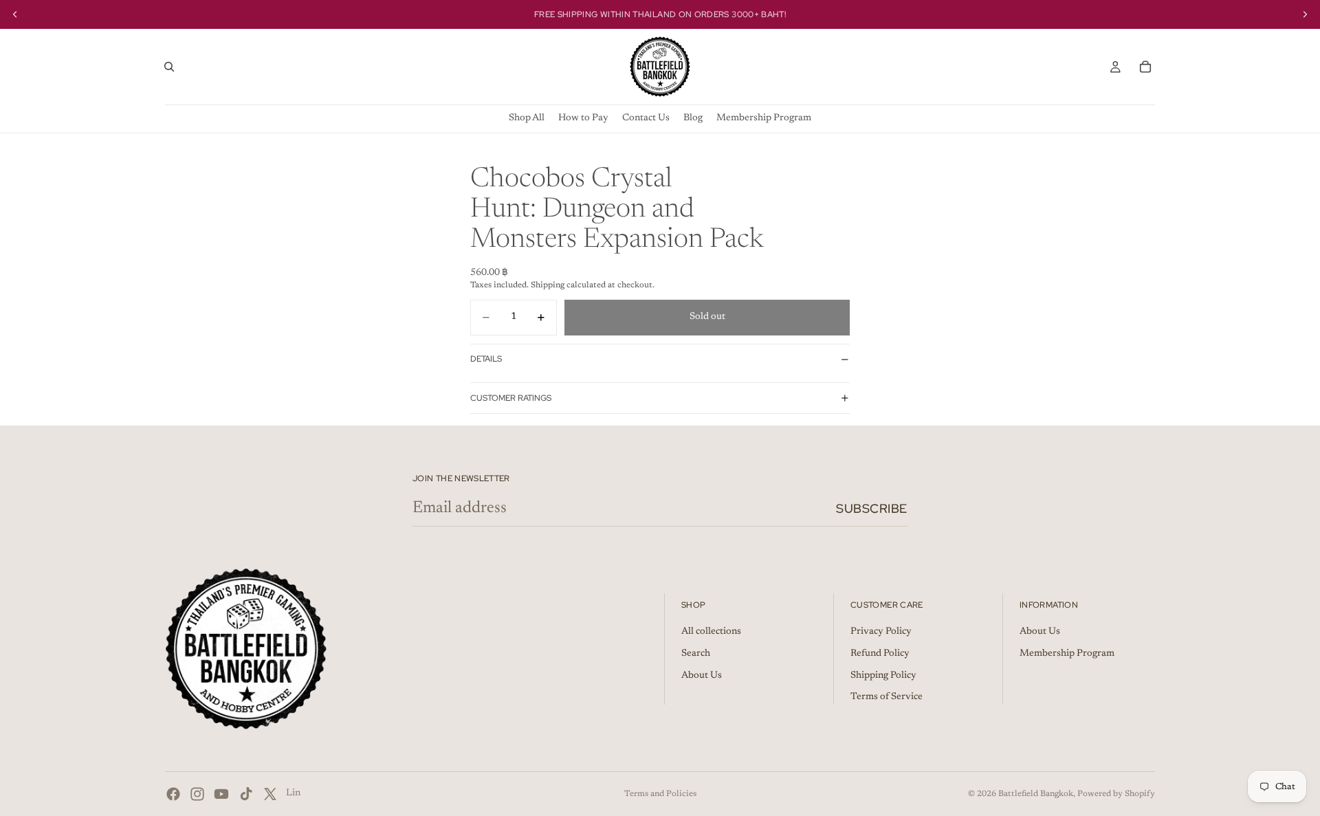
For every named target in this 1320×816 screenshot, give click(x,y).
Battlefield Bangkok (1035, 794)
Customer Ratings (510, 398)
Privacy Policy (881, 632)
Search (695, 654)
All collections (711, 632)
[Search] (169, 67)
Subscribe (872, 508)
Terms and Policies (660, 794)
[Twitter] (270, 794)
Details (486, 358)
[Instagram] (197, 794)
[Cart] (1145, 67)
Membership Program (1067, 654)
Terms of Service (886, 698)
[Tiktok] (246, 794)
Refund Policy (880, 654)
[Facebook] (173, 794)
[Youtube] (221, 794)
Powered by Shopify (1116, 794)
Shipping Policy (883, 676)
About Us (701, 676)
